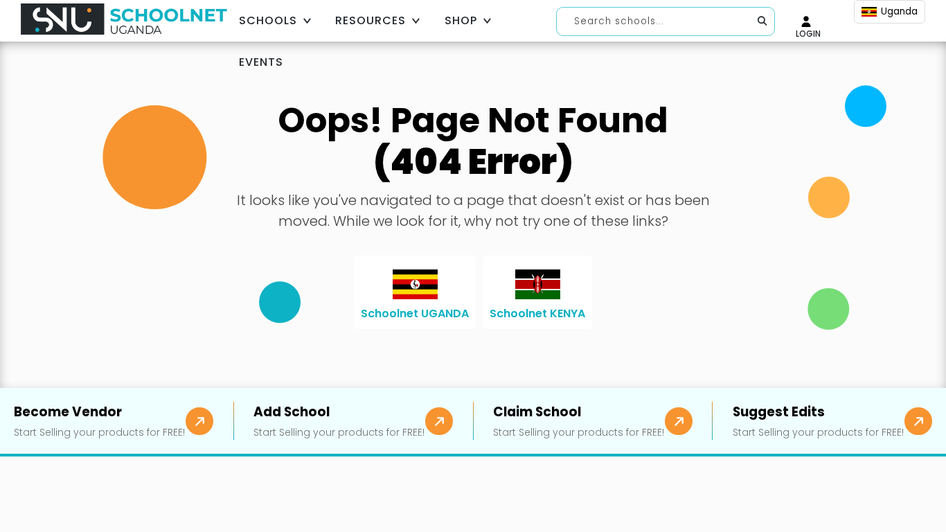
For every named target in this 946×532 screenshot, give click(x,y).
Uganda (899, 11)
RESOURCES (370, 20)
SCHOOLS (268, 20)
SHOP (461, 20)
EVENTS (261, 62)
